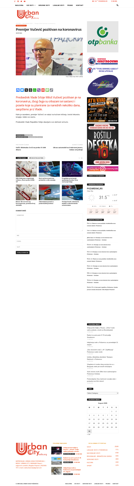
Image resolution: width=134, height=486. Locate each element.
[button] (117, 5)
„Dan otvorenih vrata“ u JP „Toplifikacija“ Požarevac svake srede (100, 351)
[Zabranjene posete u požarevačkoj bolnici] (49, 192)
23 (116, 423)
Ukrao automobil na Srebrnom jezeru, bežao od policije (68, 148)
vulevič (40, 137)
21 (107, 423)
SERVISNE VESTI (44, 5)
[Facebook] (15, 1)
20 (103, 423)
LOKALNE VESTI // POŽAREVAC (97, 450)
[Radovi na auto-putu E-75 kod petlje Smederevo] (56, 461)
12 (98, 419)
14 (107, 419)
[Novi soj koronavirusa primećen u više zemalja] (49, 169)
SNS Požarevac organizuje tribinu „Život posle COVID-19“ (25, 180)
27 (103, 427)
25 (94, 427)
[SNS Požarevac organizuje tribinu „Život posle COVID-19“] (26, 169)
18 (94, 423)
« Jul (88, 434)
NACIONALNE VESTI (21, 25)
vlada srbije (28, 135)
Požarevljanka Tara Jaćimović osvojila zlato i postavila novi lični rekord (101, 380)
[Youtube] (24, 1)
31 (89, 431)
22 (112, 423)
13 (103, 419)
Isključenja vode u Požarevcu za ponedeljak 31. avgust (102, 343)
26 (98, 427)
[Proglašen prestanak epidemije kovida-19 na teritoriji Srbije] (72, 169)
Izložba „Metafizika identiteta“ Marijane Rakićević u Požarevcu (100, 358)
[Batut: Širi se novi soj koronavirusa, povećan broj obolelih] (26, 192)
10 (89, 419)
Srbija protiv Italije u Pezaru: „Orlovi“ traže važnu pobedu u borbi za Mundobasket (101, 329)
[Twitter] (21, 1)
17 (89, 423)
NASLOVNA (19, 5)
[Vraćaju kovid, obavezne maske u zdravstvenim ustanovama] (72, 192)
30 (116, 427)
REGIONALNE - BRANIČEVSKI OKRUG (99, 456)
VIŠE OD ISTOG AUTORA (36, 158)
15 (112, 419)
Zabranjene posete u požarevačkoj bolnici (46, 202)
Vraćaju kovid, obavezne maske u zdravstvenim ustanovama (70, 203)
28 (107, 427)
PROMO (70, 5)
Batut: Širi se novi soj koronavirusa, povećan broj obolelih (25, 203)
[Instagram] (18, 1)
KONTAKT (79, 5)
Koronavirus (32, 137)
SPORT (89, 465)
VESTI (89, 447)
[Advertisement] (82, 14)
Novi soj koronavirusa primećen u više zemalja (47, 179)
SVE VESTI (30, 5)
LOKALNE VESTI (58, 5)
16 (116, 419)
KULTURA (90, 462)
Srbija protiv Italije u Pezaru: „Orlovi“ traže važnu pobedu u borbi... (71, 449)
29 (112, 427)
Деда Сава (90, 237)
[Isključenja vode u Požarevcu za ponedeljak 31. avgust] (56, 471)
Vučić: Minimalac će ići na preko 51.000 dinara (31, 148)
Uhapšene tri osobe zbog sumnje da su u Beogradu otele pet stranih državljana (100, 365)
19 (98, 423)
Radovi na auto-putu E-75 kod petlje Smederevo (99, 336)
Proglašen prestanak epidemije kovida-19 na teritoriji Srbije (70, 180)
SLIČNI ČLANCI (21, 158)
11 (94, 419)
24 (89, 427)
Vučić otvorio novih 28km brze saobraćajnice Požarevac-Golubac (101, 373)
